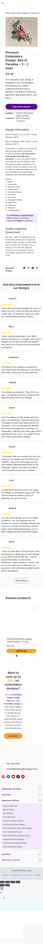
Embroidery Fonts (9, 817)
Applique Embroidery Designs (13, 839)
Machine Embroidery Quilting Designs (16, 835)
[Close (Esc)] (18, 882)
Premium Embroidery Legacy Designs (24, 114)
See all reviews (21, 581)
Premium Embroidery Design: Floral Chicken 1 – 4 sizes (19, 640)
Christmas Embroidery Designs (14, 824)
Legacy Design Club (10, 806)
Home (7, 13)
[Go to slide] (16, 656)
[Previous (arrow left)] (2, 885)
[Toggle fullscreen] (7, 882)
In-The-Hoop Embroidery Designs (15, 843)
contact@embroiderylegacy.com (21, 769)
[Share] (12, 882)
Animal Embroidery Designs (13, 847)
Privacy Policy (16, 875)
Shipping (5, 875)
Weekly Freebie (8, 809)
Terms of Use (28, 875)
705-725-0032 (13, 764)
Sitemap (38, 875)
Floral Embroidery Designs (12, 832)
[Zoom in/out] (2, 882)
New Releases (8, 813)
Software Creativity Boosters (13, 821)
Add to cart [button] (21, 651)
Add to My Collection (21, 107)
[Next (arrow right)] (7, 885)
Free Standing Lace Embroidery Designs (17, 828)
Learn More (13, 736)
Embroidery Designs (20, 13)
